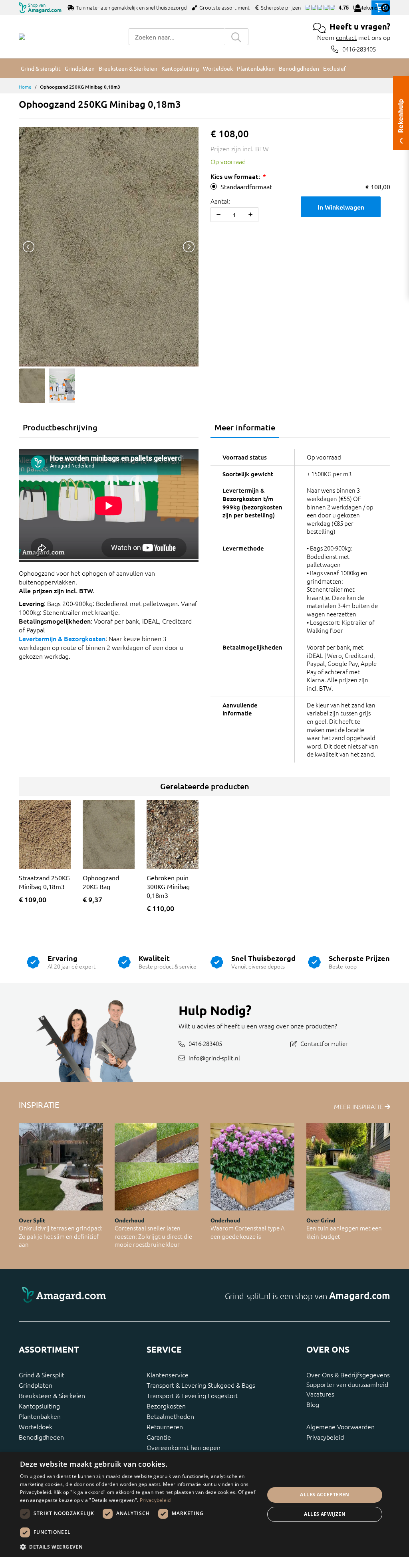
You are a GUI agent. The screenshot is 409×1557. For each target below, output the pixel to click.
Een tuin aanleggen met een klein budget (344, 1232)
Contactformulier (324, 1043)
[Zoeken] (236, 36)
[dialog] (204, 1504)
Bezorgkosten (166, 1405)
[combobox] (176, 36)
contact (346, 37)
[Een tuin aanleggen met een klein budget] (348, 1166)
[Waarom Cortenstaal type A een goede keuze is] (252, 1166)
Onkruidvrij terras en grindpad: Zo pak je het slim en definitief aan (61, 1236)
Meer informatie (244, 427)
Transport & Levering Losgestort (192, 1395)
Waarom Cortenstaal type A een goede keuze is (247, 1232)
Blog (312, 1404)
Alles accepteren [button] (324, 1494)
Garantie (159, 1436)
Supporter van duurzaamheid (347, 1384)
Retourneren (165, 1426)
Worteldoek (35, 1426)
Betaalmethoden (170, 1416)
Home (25, 86)
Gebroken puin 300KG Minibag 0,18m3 (168, 886)
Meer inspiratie (359, 1106)
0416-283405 (359, 49)
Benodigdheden (41, 1436)
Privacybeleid (325, 1436)
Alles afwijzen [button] (324, 1514)
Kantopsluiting (39, 1405)
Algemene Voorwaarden (340, 1426)
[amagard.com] (109, 1295)
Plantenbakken (40, 1416)
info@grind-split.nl (214, 1057)
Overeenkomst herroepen (183, 1447)
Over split (32, 1220)
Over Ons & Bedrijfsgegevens (348, 1374)
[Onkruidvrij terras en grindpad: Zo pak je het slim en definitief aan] (61, 1166)
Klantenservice (168, 1374)
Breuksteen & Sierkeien (52, 1395)
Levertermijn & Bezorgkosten (62, 638)
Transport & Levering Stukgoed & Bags (201, 1385)
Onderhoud (129, 1220)
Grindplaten (35, 1385)
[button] (138, 1546)
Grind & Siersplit (41, 1374)
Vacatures (320, 1393)
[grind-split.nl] (22, 37)
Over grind (320, 1220)
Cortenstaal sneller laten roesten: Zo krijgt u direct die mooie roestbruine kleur (153, 1236)
